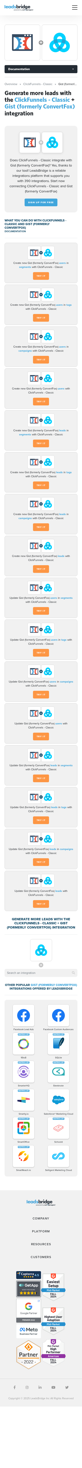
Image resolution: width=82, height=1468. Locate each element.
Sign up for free (41, 202)
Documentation (19, 69)
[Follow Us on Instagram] (27, 1387)
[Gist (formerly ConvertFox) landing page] (59, 42)
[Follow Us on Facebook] (15, 1387)
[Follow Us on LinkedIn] (40, 1387)
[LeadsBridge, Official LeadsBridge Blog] (19, 7)
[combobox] (41, 973)
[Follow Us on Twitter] (67, 1387)
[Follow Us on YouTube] (53, 1387)
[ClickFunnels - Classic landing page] (22, 42)
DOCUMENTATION (15, 231)
